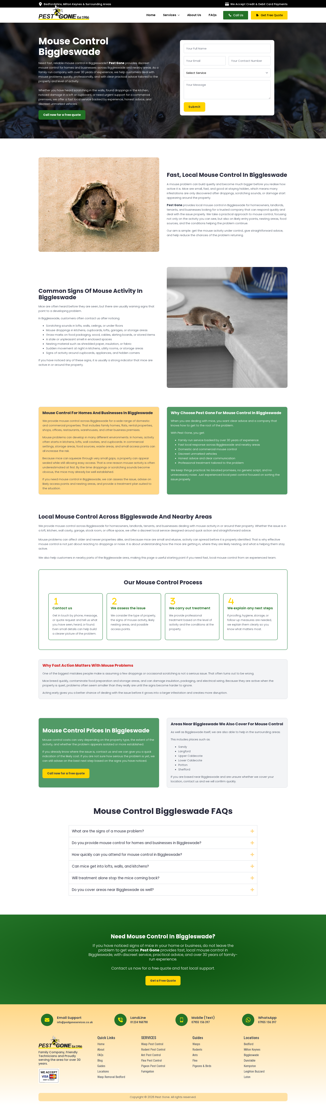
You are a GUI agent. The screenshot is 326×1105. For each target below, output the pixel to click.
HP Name (171, 39)
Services (169, 15)
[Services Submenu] (179, 15)
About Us (194, 15)
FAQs (213, 15)
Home (150, 15)
